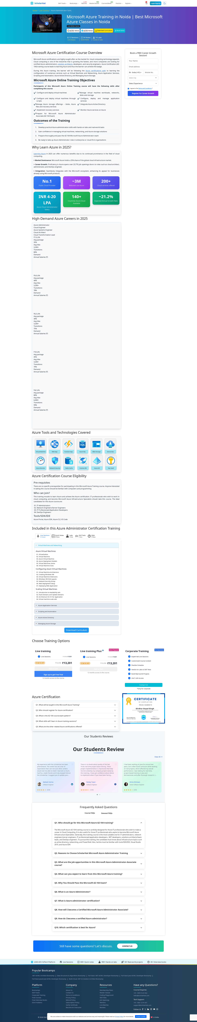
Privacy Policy (71, 998)
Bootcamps (36, 990)
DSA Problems (37, 1002)
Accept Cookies (140, 1016)
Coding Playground (106, 995)
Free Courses (36, 998)
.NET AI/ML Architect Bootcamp (43, 976)
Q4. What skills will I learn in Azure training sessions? (56, 721)
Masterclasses (94, 3)
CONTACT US (127, 946)
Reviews (102, 1007)
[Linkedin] (148, 1009)
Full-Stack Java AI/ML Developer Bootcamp (136, 976)
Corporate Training (38, 995)
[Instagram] (151, 1009)
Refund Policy (71, 1000)
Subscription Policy (72, 1002)
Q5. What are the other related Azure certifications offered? (59, 726)
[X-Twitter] (145, 1009)
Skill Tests (103, 998)
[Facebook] (143, 1009)
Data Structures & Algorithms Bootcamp (71, 976)
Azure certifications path (96, 71)
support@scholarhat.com (142, 1005)
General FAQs (106, 813)
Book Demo (120, 30)
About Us (69, 990)
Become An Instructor (73, 1007)
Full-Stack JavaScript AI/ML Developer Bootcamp (49, 979)
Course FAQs (90, 813)
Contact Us (143, 685)
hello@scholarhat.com (141, 995)
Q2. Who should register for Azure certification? (54, 710)
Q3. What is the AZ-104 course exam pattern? (53, 716)
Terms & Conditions (73, 995)
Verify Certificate (71, 1005)
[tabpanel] (53, 666)
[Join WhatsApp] (158, 1009)
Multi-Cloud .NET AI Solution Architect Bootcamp (86, 979)
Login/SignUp (155, 3)
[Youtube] (154, 1009)
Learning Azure (40, 154)
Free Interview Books (39, 1000)
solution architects (65, 64)
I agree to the (141, 88)
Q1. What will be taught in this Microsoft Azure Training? (58, 705)
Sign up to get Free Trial (53, 674)
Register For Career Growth (143, 93)
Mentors (103, 1002)
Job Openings (104, 1000)
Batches (84, 3)
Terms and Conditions (145, 88)
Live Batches (104, 1005)
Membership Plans (106, 990)
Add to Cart (53, 669)
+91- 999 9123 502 (140, 993)
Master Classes (105, 993)
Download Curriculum (104, 30)
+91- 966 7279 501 (140, 1003)
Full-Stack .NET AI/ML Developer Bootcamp (103, 976)
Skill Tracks (36, 993)
